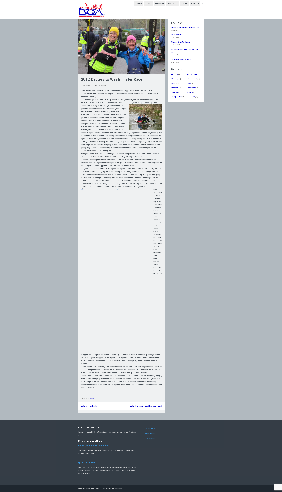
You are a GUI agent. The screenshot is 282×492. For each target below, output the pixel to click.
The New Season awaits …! (181, 60)
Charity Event (192, 79)
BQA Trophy (175, 79)
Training (190, 92)
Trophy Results (176, 97)
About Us (174, 74)
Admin (103, 86)
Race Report (191, 88)
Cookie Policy (150, 439)
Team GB (174, 92)
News (92, 398)
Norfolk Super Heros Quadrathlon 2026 (185, 27)
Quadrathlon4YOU (87, 462)
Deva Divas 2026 (177, 35)
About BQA (159, 3)
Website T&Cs (150, 429)
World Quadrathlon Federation (93, 445)
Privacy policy (150, 434)
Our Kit (184, 3)
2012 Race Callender (89, 406)
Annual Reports (192, 74)
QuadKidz (195, 3)
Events (148, 3)
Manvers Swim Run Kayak (180, 42)
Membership (173, 3)
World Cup (191, 97)
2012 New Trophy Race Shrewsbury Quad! (146, 406)
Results (139, 3)
